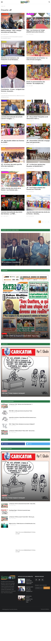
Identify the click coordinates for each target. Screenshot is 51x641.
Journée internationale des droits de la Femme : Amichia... (38, 213)
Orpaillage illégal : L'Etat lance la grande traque (19, 510)
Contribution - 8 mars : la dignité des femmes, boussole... (12, 90)
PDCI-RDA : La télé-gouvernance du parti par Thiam (20, 410)
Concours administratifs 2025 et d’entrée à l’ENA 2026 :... (29, 581)
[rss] (42, 579)
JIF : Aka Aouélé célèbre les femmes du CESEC (12, 141)
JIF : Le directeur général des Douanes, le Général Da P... (35, 165)
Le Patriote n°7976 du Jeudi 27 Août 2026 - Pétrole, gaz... (22, 516)
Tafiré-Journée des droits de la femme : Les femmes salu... (11, 189)
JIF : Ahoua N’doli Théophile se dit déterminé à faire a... (37, 117)
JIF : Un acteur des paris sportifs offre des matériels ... (11, 165)
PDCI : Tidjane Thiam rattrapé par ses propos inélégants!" (22, 424)
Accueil (2, 6)
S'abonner (46, 588)
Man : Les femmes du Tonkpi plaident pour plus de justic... (35, 31)
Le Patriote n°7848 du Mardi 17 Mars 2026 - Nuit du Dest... (22, 430)
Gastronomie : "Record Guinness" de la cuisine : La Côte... (29, 599)
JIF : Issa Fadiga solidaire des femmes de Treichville (35, 188)
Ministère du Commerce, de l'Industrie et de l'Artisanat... (10, 58)
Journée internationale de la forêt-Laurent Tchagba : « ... (12, 117)
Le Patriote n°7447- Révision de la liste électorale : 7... (21, 404)
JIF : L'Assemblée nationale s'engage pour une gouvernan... (38, 141)
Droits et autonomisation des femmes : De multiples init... (35, 82)
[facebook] (36, 579)
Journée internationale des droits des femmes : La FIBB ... (11, 213)
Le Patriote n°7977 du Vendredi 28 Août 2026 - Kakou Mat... (22, 503)
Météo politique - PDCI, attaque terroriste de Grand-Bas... (11, 31)
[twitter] (39, 579)
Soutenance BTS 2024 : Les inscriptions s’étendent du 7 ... (29, 589)
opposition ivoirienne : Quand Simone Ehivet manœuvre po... (23, 417)
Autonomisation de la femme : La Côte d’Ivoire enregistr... (36, 58)
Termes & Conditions (45, 609)
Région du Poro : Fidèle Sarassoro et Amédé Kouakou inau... (22, 523)
